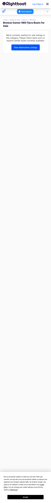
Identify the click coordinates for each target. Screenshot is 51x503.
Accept (25, 497)
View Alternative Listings (25, 47)
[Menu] (47, 4)
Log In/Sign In (37, 4)
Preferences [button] (14, 490)
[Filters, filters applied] (3, 11)
